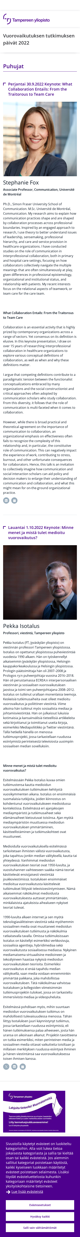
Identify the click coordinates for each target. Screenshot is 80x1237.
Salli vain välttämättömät (40, 1228)
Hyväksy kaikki (40, 1216)
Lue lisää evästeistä (27, 1191)
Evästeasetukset (40, 1205)
